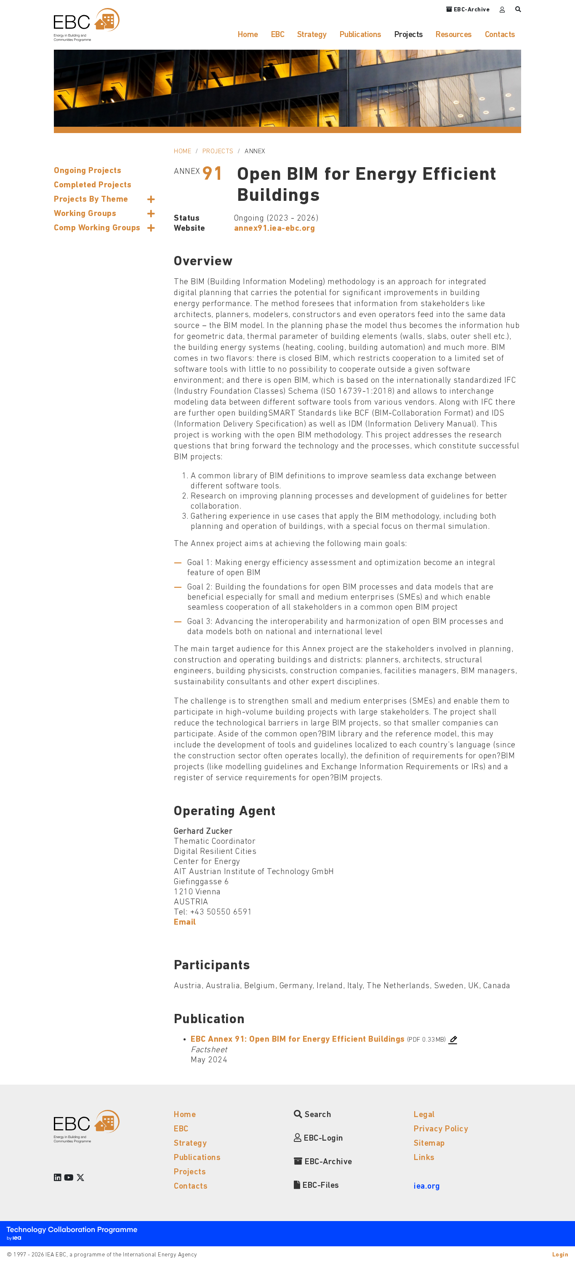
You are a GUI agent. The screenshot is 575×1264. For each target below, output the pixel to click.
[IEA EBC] (87, 25)
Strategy (312, 35)
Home (248, 35)
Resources (454, 35)
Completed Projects (92, 185)
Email (185, 922)
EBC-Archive (327, 1162)
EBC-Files (320, 1185)
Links (424, 1158)
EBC (278, 35)
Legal (424, 1115)
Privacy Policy (441, 1129)
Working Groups (85, 214)
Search (317, 1115)
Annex (255, 151)
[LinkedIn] (58, 1178)
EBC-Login (322, 1138)
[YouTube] (69, 1178)
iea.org (427, 1186)
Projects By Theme (91, 199)
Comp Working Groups (97, 228)
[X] (80, 1178)
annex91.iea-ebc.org (274, 228)
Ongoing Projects (87, 171)
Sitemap (429, 1143)
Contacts (500, 35)
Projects (408, 35)
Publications (360, 35)
